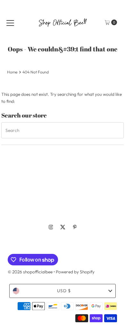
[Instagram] (51, 227)
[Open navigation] (10, 22)
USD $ (64, 290)
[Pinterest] (75, 227)
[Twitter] (62, 227)
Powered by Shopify (75, 272)
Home (12, 72)
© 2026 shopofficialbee (30, 272)
